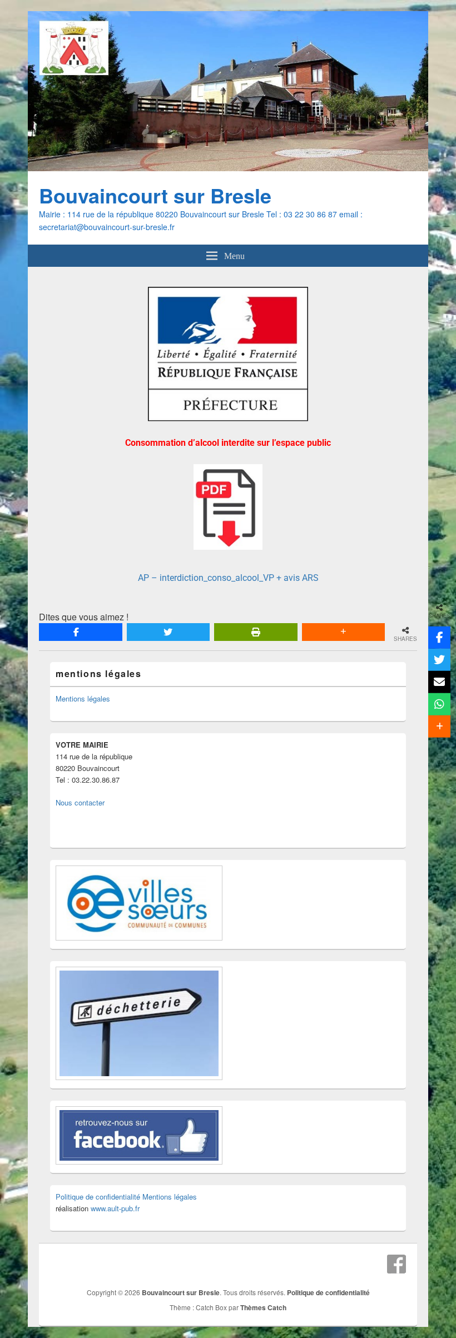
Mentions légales (83, 698)
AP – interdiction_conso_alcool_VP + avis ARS (228, 578)
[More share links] (343, 632)
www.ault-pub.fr (115, 1208)
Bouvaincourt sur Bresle (155, 195)
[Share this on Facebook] (80, 632)
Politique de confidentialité (98, 1196)
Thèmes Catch (263, 1307)
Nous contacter (80, 802)
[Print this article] (256, 632)
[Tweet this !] (168, 632)
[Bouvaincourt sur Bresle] (228, 167)
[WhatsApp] (439, 704)
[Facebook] (396, 1264)
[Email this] (439, 682)
